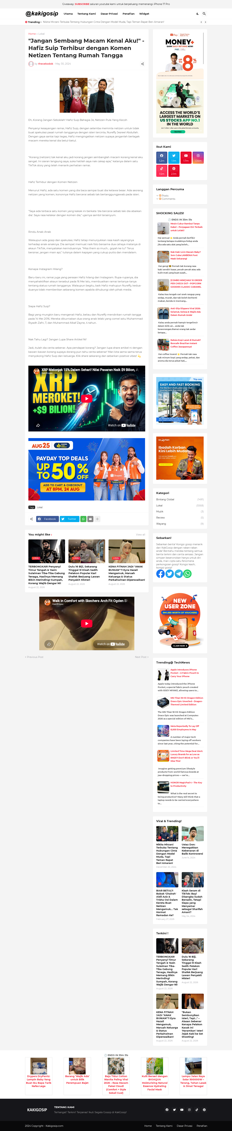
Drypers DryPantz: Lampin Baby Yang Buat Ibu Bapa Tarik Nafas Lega (38, 1081)
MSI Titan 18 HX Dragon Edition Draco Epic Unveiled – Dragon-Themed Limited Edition (187, 701)
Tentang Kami (86, 13)
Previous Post (35, 657)
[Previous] (201, 22)
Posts (164, 195)
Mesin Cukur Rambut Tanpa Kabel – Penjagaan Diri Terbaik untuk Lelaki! (187, 227)
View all (140, 534)
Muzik (180, 511)
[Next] (205, 22)
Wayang (180, 523)
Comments (168, 198)
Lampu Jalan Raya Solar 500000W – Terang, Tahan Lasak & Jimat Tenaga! (193, 1081)
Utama (68, 13)
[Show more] (97, 519)
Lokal (41, 34)
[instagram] (189, 1110)
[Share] (142, 64)
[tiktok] (197, 1110)
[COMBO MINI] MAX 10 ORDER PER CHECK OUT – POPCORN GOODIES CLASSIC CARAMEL (186, 283)
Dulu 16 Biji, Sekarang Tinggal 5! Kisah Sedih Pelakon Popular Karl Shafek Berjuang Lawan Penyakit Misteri (84, 573)
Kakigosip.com (55, 1125)
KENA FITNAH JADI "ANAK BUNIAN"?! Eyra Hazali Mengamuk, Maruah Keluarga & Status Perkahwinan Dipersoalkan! (127, 573)
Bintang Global (180, 499)
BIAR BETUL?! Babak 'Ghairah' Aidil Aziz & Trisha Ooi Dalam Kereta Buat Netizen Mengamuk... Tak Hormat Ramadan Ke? (167, 903)
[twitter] (174, 1110)
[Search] (204, 14)
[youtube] (182, 1110)
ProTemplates (72, 1125)
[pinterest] (204, 1110)
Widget (144, 13)
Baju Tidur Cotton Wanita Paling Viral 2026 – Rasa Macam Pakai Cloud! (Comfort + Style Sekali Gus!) (116, 1084)
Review (180, 517)
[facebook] (167, 1110)
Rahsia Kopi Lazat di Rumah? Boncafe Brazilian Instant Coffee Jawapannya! (186, 343)
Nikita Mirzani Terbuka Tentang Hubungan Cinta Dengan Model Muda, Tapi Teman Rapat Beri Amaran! (167, 854)
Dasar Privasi (109, 13)
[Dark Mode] (198, 14)
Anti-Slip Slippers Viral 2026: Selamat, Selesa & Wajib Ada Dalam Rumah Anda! (186, 311)
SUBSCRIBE (82, 4)
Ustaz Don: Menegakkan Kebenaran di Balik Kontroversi (76, 21)
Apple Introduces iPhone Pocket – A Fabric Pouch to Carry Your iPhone (185, 673)
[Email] (90, 519)
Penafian (129, 13)
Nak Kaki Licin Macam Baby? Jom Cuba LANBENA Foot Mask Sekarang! (186, 255)
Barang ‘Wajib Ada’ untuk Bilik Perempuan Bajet (77, 1079)
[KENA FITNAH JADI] (167, 1001)
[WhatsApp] (83, 519)
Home (32, 34)
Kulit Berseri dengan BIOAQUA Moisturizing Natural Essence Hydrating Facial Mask (155, 1083)
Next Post (141, 657)
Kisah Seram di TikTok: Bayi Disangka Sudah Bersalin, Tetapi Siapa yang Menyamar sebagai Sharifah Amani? (192, 901)
